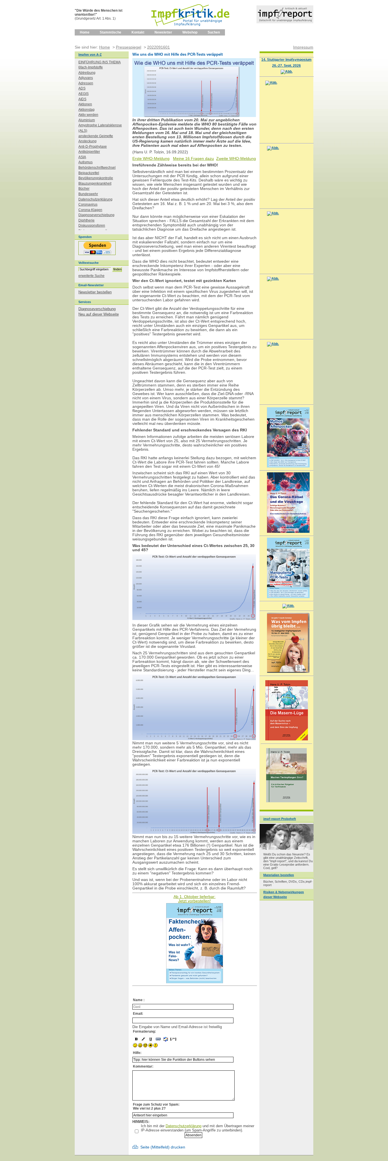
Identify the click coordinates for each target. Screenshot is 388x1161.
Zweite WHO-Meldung (236, 158)
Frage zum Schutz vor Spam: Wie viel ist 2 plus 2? (156, 1106)
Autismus (85, 162)
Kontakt (138, 32)
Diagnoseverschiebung (96, 215)
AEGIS (83, 94)
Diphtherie (86, 220)
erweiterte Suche (91, 276)
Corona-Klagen (90, 210)
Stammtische (110, 32)
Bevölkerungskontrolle (95, 178)
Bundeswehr (88, 194)
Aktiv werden (88, 115)
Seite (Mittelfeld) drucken (162, 1147)
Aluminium (86, 120)
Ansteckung (87, 141)
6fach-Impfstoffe (90, 67)
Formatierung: (144, 1031)
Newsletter (163, 32)
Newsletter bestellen (95, 292)
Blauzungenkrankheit (94, 183)
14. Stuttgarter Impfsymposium (286, 59)
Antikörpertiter (89, 152)
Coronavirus (87, 204)
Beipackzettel (88, 173)
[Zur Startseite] (190, 28)
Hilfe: (137, 1053)
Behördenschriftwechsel (97, 168)
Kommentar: (143, 1066)
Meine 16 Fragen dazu (193, 158)
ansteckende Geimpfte (95, 136)
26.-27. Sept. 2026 (286, 65)
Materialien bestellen (278, 875)
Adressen (85, 83)
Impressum (303, 47)
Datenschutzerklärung (183, 1126)
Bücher (83, 189)
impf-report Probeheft (279, 818)
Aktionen (85, 104)
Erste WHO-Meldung (151, 158)
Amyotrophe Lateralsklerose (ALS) (100, 128)
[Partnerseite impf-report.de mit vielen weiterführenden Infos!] (284, 22)
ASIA (82, 157)
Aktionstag (86, 110)
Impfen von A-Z (90, 54)
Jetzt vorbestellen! (194, 901)
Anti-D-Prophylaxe (92, 147)
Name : (139, 1000)
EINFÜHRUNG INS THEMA (99, 62)
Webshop (189, 32)
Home (84, 32)
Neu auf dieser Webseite (98, 314)
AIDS (82, 99)
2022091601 (158, 47)
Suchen (214, 32)
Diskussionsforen (91, 225)
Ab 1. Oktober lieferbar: (195, 897)
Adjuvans (85, 78)
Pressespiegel (128, 47)
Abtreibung (86, 73)
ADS (81, 88)
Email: (138, 1014)
